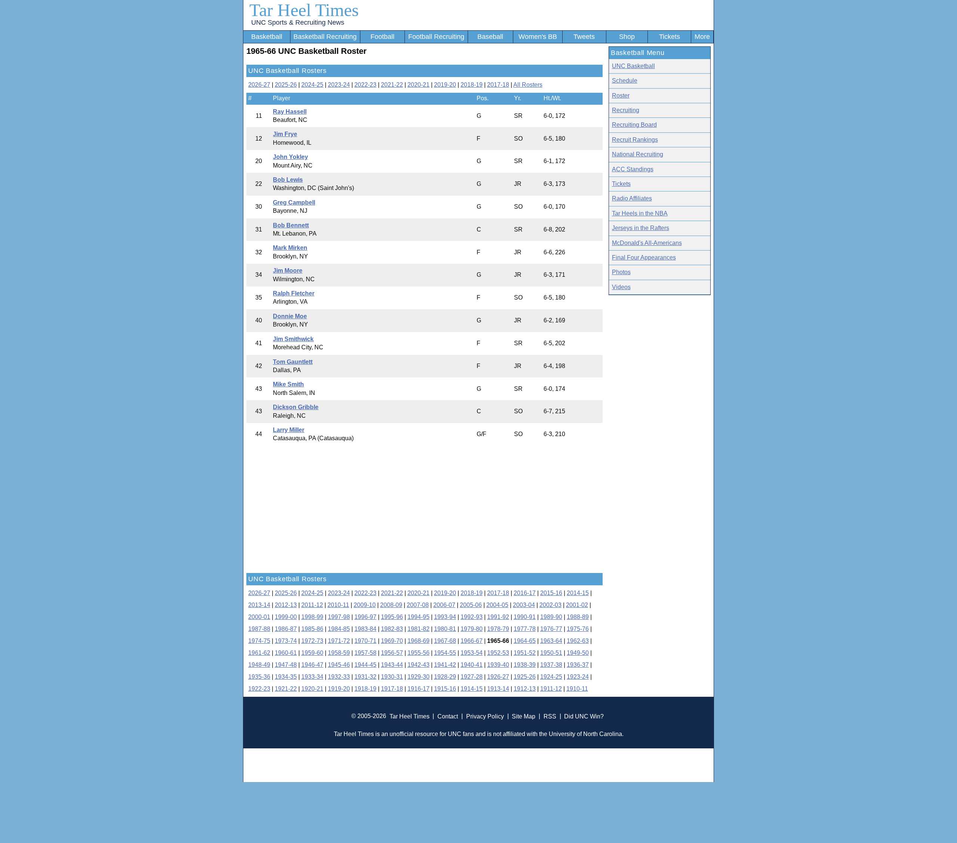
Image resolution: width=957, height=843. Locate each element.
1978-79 (498, 629)
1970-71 (365, 641)
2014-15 (578, 593)
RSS (550, 716)
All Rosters (527, 85)
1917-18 (392, 689)
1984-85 (339, 629)
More (702, 36)
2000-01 (259, 617)
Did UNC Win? (584, 716)
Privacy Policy (485, 716)
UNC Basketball (633, 66)
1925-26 (525, 677)
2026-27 (259, 85)
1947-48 (286, 665)
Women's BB (537, 36)
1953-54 (472, 653)
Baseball (490, 36)
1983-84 (365, 629)
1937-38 (551, 665)
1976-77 (551, 629)
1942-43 (418, 665)
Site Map (523, 716)
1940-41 (472, 665)
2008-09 (391, 605)
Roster (621, 95)
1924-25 (551, 677)
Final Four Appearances (644, 257)
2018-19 (472, 85)
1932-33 (339, 677)
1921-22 (286, 689)
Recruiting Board (634, 125)
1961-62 (259, 653)
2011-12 (312, 605)
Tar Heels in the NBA (640, 213)
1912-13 (525, 689)
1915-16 (445, 689)
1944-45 (365, 665)
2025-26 (286, 85)
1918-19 (365, 689)
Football (382, 36)
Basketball (266, 36)
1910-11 (577, 689)
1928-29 (445, 677)
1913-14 (498, 689)
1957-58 (365, 653)
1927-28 (472, 677)
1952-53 (498, 653)
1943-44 (392, 665)
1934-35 (286, 677)
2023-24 (339, 85)
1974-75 (259, 641)
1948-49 (259, 665)
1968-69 (418, 641)
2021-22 (392, 85)
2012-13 (286, 605)
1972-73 (312, 641)
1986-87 (286, 629)
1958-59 (339, 653)
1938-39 (525, 665)
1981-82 (418, 629)
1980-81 (445, 629)
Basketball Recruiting (325, 36)
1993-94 (445, 617)
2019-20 (445, 85)
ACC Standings (632, 169)
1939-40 (498, 665)
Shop (627, 36)
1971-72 (339, 641)
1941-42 (445, 665)
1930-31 (392, 677)
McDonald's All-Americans (647, 243)
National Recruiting (637, 154)
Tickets (669, 36)
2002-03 (550, 605)
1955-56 (418, 653)
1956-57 (392, 653)
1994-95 (418, 617)
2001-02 (577, 605)
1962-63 (578, 641)
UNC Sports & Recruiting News (297, 22)
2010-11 (338, 605)
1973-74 (286, 641)
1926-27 (498, 677)
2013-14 (259, 605)
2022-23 (365, 85)
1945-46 (339, 665)
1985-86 (312, 629)
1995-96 (392, 617)
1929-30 (418, 677)
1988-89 (578, 617)
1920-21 (312, 689)
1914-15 (472, 689)
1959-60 (312, 653)
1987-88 (259, 629)
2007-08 (418, 605)
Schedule (624, 80)
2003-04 (524, 605)
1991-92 (498, 617)
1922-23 (259, 689)
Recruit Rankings (635, 140)
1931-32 (365, 677)
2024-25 (312, 85)
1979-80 (472, 629)
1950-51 (551, 653)
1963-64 (551, 641)
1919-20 (339, 689)
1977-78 (525, 629)
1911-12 (551, 689)
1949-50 (578, 653)
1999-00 (286, 617)
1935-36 (259, 677)
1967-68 (445, 641)
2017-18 (498, 85)
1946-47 (312, 665)
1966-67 (472, 641)
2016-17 (525, 593)
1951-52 (525, 653)
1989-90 (551, 617)
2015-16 (551, 593)
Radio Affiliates (632, 198)
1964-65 (525, 641)
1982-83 (392, 629)
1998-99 (312, 617)
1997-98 (339, 617)
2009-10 (365, 605)
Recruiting (625, 110)
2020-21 (418, 85)
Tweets (584, 36)
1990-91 (525, 617)
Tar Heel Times (304, 10)
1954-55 (445, 653)
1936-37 (578, 665)
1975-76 (578, 629)
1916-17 (418, 689)
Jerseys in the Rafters (640, 228)
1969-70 (392, 641)
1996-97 (365, 617)
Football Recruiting (436, 36)
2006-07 (444, 605)
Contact (447, 716)
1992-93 (472, 617)
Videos (621, 287)
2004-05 (497, 605)
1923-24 (578, 677)
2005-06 (471, 605)
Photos (621, 272)
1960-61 (286, 653)
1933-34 (312, 677)
